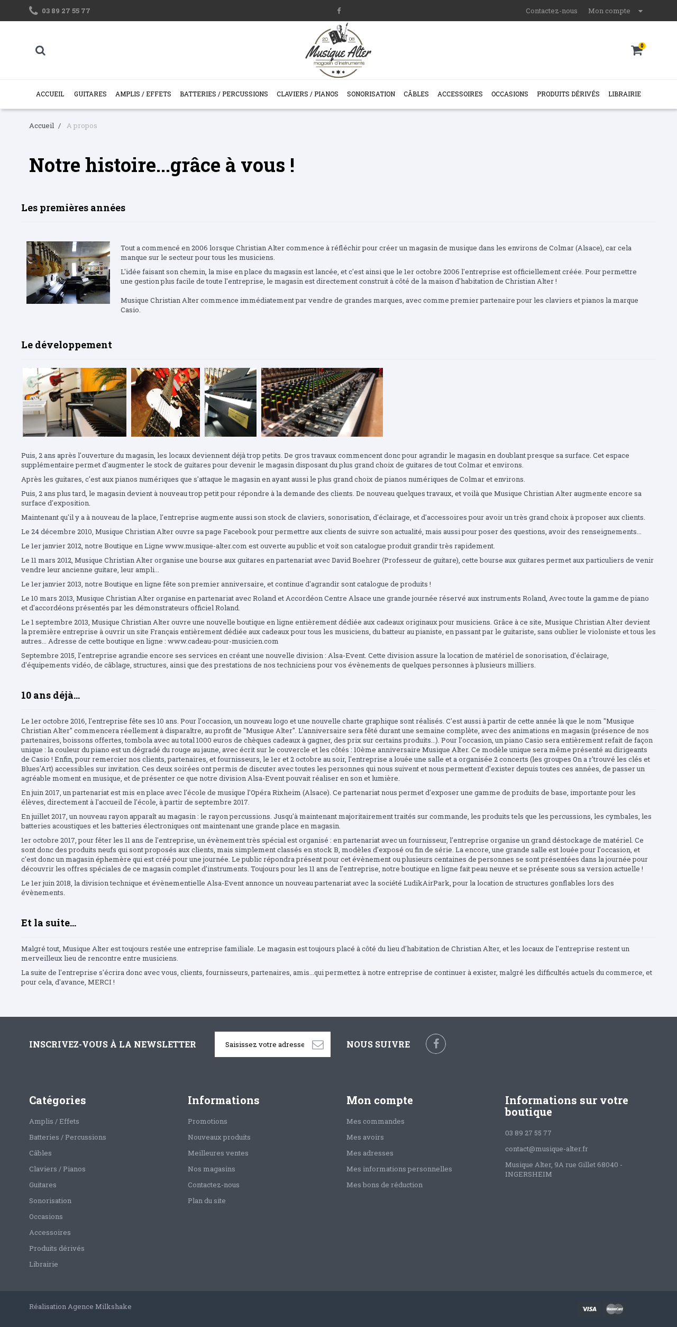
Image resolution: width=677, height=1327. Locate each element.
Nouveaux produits (219, 1137)
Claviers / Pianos (307, 93)
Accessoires (460, 93)
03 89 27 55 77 (66, 10)
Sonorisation (371, 93)
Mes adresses (370, 1153)
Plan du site (207, 1200)
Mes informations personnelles (399, 1168)
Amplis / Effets (143, 93)
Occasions (509, 93)
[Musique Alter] (338, 50)
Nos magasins (211, 1168)
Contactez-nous (552, 10)
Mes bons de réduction (384, 1184)
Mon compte (379, 1100)
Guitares (90, 93)
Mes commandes (375, 1121)
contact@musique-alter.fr (546, 1148)
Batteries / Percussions (224, 93)
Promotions (207, 1121)
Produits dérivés (568, 93)
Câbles (416, 93)
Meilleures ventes (218, 1153)
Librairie (624, 93)
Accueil (50, 93)
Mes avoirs (365, 1137)
